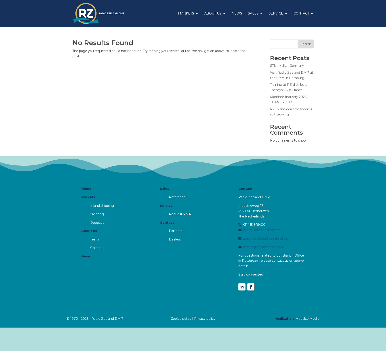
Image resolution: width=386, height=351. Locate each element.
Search (305, 44)
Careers (96, 248)
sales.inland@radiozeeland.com (266, 238)
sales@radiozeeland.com (261, 230)
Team (94, 239)
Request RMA (180, 214)
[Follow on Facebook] (250, 286)
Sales (253, 13)
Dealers (175, 239)
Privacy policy (204, 319)
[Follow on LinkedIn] (241, 286)
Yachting (97, 214)
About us (212, 13)
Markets (186, 13)
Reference (177, 197)
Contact (301, 13)
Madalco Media (307, 319)
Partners (175, 231)
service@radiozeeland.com (262, 247)
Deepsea (97, 223)
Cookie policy (181, 319)
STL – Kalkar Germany (287, 66)
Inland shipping (102, 206)
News (237, 13)
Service (276, 13)
